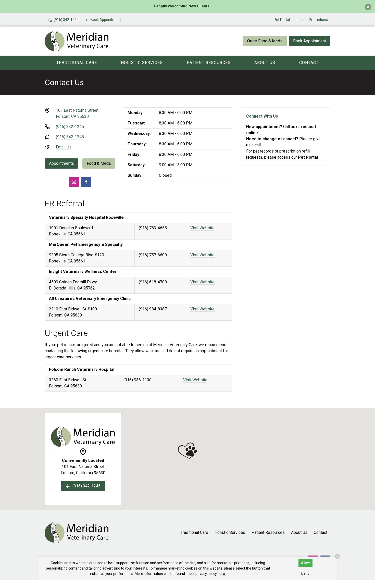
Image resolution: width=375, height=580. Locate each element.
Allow (305, 563)
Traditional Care (76, 62)
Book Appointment (309, 41)
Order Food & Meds (264, 41)
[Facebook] (86, 182)
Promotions (318, 20)
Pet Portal (282, 20)
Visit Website (202, 227)
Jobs (299, 20)
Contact (309, 62)
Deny (305, 573)
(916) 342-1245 (70, 126)
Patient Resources (209, 62)
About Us (264, 62)
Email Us (63, 147)
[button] (187, 451)
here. (222, 574)
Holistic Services (142, 62)
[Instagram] (74, 182)
